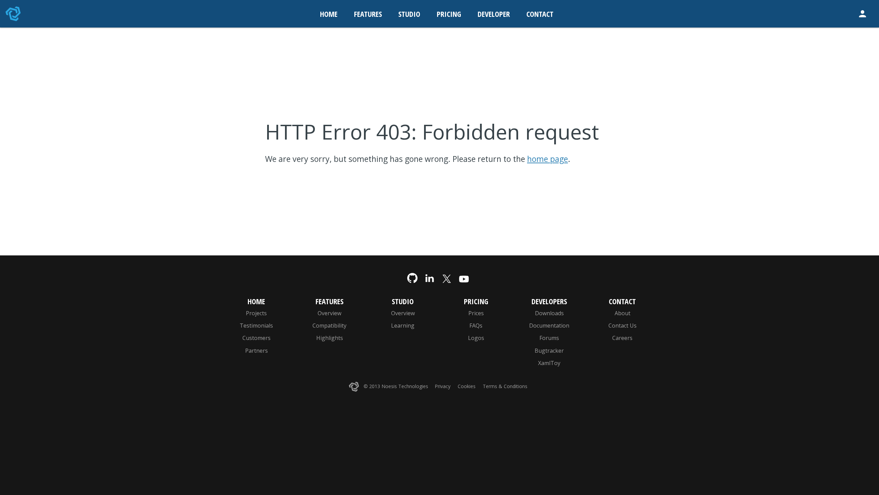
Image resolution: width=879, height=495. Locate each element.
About (622, 313)
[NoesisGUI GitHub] (412, 278)
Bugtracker (549, 350)
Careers (622, 338)
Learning (402, 325)
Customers (256, 338)
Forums (549, 338)
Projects (256, 313)
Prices (476, 313)
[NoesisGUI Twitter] (447, 278)
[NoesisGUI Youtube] (464, 278)
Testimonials (256, 325)
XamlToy (549, 363)
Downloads (549, 313)
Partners (256, 350)
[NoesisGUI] (13, 14)
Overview (329, 313)
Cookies (467, 386)
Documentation (549, 325)
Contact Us (622, 325)
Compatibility (329, 325)
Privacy (442, 386)
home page (547, 158)
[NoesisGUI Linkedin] (429, 278)
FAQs (475, 325)
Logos (476, 338)
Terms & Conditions (505, 386)
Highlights (329, 338)
